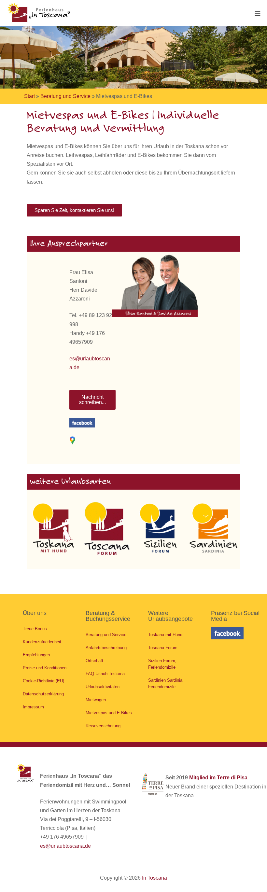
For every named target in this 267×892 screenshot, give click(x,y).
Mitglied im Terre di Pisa (218, 777)
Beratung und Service (65, 96)
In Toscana (154, 878)
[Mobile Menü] (257, 12)
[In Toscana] (39, 13)
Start (29, 96)
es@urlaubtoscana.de (65, 846)
